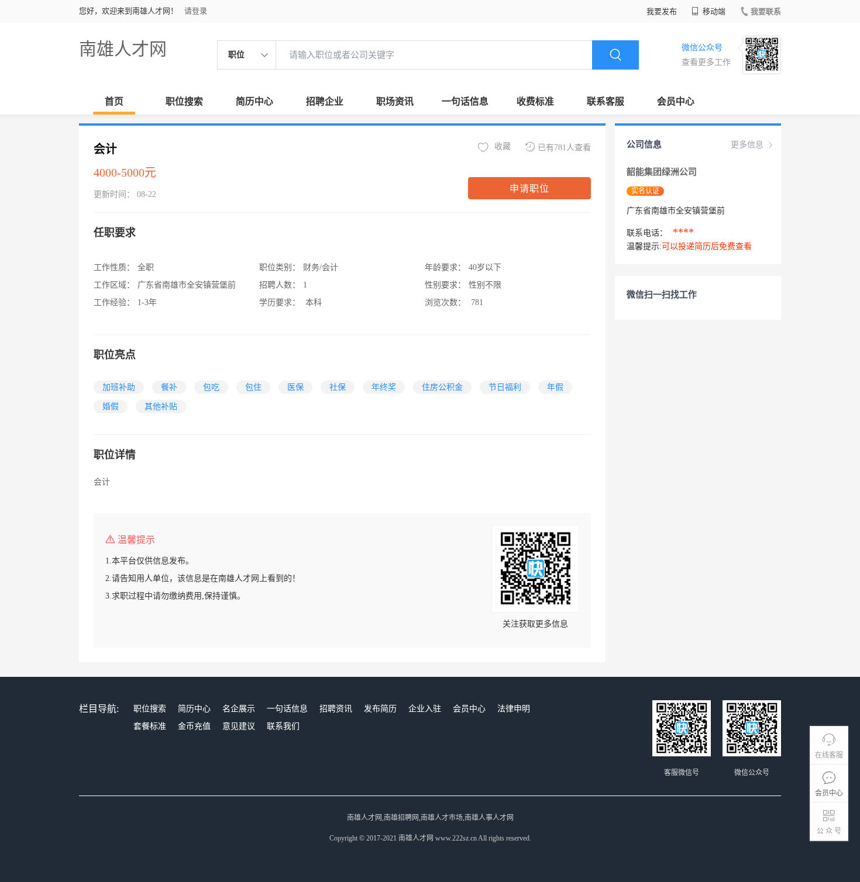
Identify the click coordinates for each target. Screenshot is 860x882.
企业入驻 (424, 708)
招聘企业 (324, 101)
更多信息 (747, 144)
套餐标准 (149, 726)
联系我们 (283, 726)
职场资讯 (395, 101)
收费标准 (535, 101)
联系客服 (605, 101)
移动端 (713, 11)
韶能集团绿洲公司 (662, 172)
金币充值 (194, 726)
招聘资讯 (335, 708)
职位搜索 (184, 101)
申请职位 (529, 188)
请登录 (195, 10)
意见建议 (238, 726)
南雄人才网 (123, 48)
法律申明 (513, 708)
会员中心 (675, 101)
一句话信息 (465, 101)
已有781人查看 (564, 147)
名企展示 (238, 708)
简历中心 (254, 101)
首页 (114, 101)
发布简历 (380, 708)
